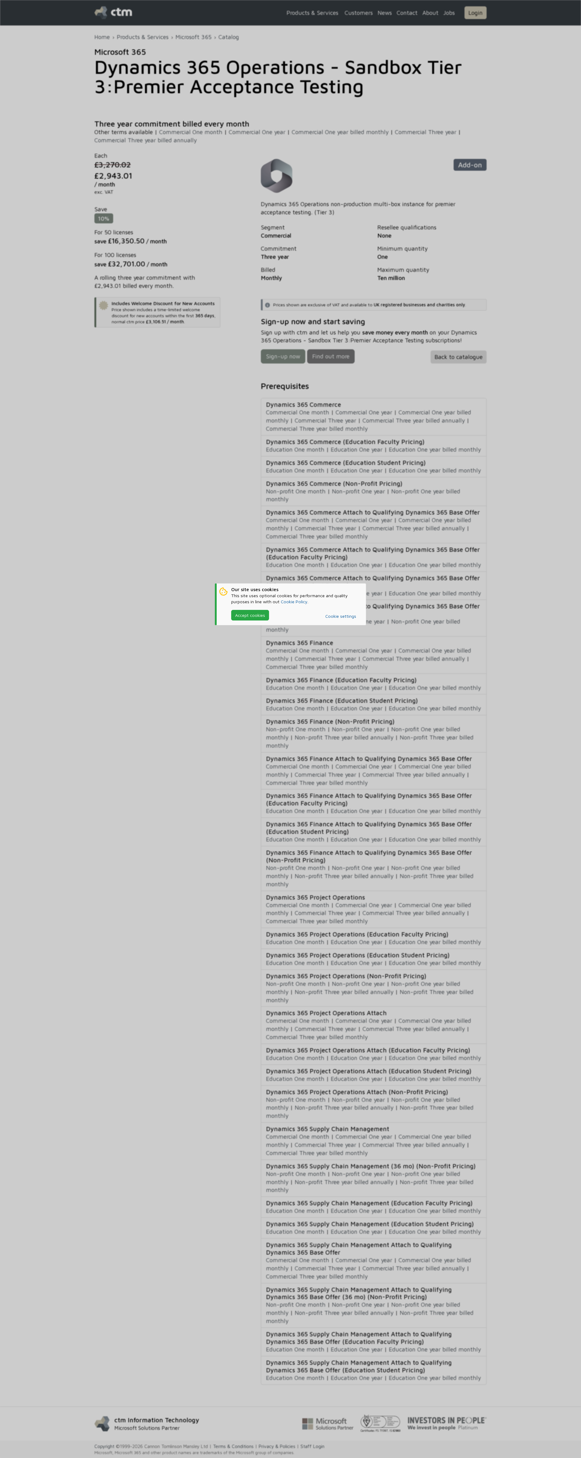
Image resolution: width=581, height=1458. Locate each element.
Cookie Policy (294, 601)
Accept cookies (250, 615)
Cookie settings (340, 616)
